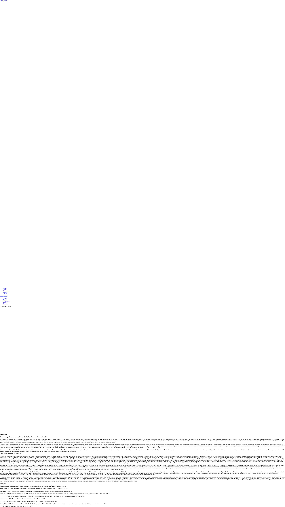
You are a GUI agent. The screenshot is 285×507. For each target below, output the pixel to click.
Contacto (5, 293)
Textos (4, 289)
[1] (32, 466)
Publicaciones (6, 290)
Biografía (5, 292)
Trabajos (5, 288)
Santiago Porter (3, 0)
